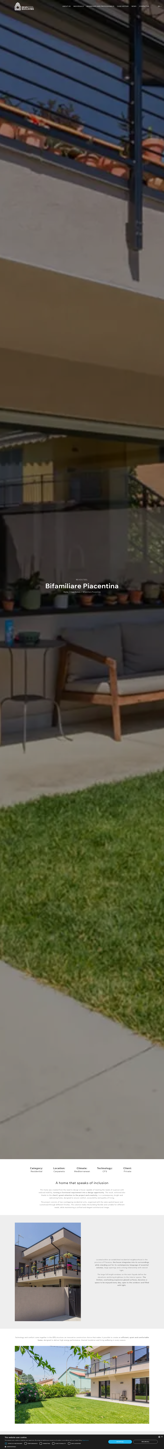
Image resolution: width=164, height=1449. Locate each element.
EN (159, 6)
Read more (85, 1440)
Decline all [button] (145, 1441)
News (134, 6)
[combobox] (159, 1437)
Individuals (78, 6)
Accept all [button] (120, 1441)
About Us (66, 6)
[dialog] (82, 1442)
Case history (123, 6)
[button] (47, 1447)
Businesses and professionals (100, 6)
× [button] (162, 1436)
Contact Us (144, 6)
